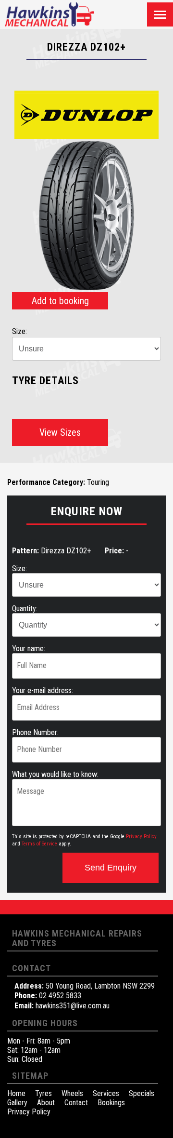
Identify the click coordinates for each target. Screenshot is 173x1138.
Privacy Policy (141, 836)
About (46, 1102)
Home (16, 1093)
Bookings (111, 1102)
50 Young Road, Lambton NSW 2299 (100, 986)
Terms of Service (39, 844)
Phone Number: (35, 732)
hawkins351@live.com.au (73, 1005)
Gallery (17, 1102)
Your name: (28, 648)
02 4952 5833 (60, 995)
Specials (141, 1093)
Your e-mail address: (42, 690)
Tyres (43, 1093)
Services (106, 1093)
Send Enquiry (110, 867)
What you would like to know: (55, 774)
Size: (19, 568)
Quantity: (24, 608)
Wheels (72, 1093)
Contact (76, 1102)
